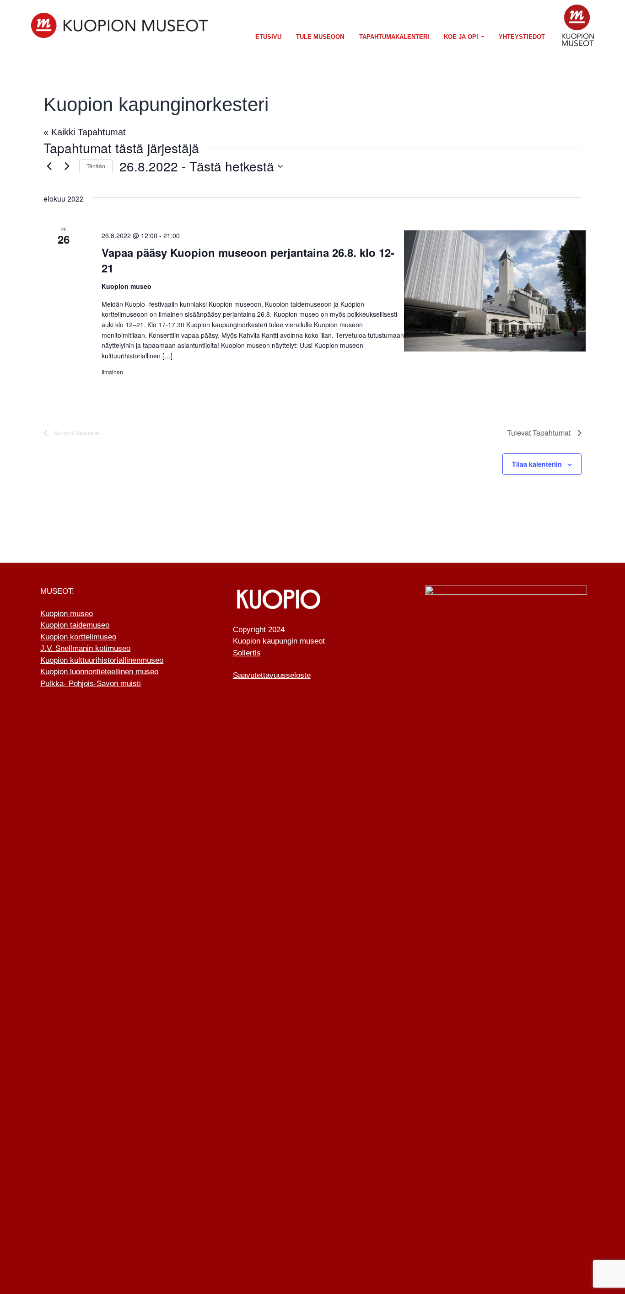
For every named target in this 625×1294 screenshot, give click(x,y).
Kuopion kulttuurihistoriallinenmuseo (101, 660)
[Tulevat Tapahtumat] (66, 166)
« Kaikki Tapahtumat (84, 132)
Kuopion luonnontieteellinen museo (99, 671)
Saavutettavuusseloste (272, 675)
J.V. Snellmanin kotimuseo (85, 648)
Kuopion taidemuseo (74, 625)
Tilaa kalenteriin (537, 464)
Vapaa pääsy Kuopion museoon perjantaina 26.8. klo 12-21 (248, 260)
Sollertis (247, 653)
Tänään (95, 166)
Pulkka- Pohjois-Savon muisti (90, 683)
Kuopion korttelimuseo (78, 637)
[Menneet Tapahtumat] (48, 166)
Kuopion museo (66, 613)
